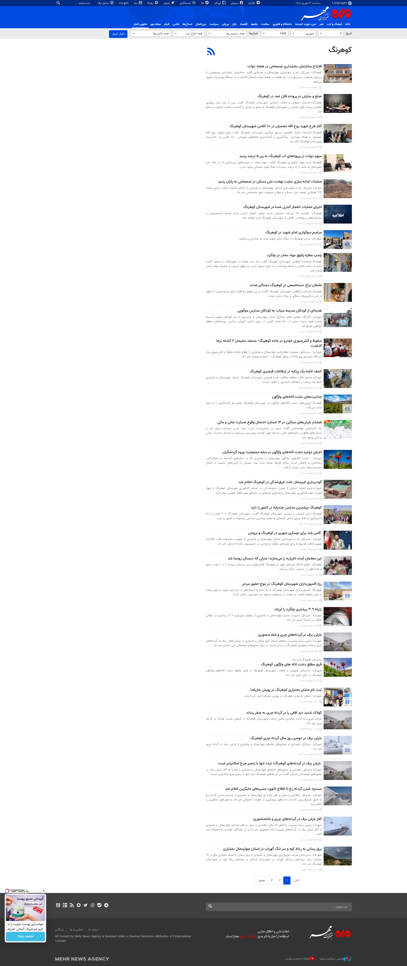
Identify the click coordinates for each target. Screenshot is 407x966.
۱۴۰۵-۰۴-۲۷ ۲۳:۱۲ (308, 224)
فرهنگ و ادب (334, 24)
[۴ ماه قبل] (338, 540)
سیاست (214, 24)
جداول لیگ (104, 3)
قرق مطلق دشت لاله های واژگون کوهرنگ (291, 665)
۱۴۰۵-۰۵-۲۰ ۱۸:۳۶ (308, 148)
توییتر (166, 3)
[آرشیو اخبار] (65, 905)
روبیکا (150, 3)
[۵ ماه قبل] (338, 745)
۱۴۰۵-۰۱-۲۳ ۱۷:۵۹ (308, 652)
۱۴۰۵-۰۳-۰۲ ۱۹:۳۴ (308, 388)
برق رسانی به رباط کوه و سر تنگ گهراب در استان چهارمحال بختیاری (272, 849)
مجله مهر (155, 24)
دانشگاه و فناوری (282, 24)
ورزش (225, 24)
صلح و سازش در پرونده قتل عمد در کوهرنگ (289, 96)
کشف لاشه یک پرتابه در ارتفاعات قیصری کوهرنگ (286, 372)
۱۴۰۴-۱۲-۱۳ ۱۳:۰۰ (309, 840)
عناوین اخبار (140, 24)
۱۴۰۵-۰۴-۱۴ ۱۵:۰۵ (309, 245)
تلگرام (252, 3)
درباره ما (93, 929)
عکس (176, 24)
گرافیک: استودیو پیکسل (297, 959)
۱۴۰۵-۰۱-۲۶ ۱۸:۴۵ (309, 601)
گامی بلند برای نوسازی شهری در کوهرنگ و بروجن (285, 533)
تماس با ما (76, 929)
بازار (234, 24)
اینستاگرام (185, 3)
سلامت (265, 24)
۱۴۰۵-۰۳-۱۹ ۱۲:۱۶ (309, 302)
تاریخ (349, 33)
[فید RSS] (72, 905)
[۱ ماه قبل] (338, 214)
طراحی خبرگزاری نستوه (331, 959)
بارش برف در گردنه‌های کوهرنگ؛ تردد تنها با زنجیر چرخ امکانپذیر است (270, 763)
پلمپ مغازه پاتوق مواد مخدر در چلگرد (294, 255)
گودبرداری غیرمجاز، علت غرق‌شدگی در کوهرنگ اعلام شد (280, 482)
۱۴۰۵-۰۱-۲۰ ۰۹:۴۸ (309, 681)
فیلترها (253, 33)
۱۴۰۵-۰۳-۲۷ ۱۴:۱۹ (308, 277)
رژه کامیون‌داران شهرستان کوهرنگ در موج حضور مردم (282, 584)
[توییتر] (86, 905)
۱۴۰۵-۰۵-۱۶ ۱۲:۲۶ (309, 173)
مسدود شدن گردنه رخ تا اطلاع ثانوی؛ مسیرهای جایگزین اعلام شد (273, 789)
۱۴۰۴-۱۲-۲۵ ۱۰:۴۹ (309, 810)
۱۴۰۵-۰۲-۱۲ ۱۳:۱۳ (309, 524)
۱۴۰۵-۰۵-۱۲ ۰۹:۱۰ (309, 198)
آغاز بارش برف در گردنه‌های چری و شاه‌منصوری (287, 819)
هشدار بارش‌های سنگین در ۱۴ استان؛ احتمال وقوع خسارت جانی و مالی (269, 422)
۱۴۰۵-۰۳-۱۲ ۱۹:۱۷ (309, 332)
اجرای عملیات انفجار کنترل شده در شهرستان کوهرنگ (282, 207)
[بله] (99, 905)
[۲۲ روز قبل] (338, 188)
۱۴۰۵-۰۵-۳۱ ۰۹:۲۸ (308, 88)
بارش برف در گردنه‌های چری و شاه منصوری (290, 635)
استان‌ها (187, 24)
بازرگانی (59, 929)
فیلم (166, 24)
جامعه (254, 24)
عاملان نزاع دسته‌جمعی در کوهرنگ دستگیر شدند (286, 285)
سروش (235, 3)
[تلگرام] (106, 905)
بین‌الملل (200, 24)
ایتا (136, 3)
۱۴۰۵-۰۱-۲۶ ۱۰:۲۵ (309, 626)
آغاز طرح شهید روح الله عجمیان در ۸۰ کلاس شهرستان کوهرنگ (275, 126)
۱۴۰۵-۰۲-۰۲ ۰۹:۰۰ (309, 575)
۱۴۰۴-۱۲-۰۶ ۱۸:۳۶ (309, 870)
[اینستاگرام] (92, 905)
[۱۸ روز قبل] (338, 163)
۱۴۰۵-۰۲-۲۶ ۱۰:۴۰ (309, 474)
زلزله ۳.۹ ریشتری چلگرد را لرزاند (298, 609)
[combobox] (331, 33)
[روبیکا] (79, 905)
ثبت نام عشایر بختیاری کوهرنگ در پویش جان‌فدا (286, 690)
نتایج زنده (124, 3)
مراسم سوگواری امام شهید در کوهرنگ (293, 233)
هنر (321, 24)
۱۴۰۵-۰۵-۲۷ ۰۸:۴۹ (308, 118)
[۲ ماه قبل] (338, 262)
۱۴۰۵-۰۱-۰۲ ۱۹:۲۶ (309, 780)
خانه (347, 24)
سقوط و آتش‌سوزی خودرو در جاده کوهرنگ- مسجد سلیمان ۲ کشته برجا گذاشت (269, 343)
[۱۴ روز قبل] (338, 133)
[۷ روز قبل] (338, 103)
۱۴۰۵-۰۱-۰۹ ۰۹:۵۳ (308, 729)
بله (203, 3)
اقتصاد (244, 24)
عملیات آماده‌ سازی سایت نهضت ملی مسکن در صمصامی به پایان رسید (270, 182)
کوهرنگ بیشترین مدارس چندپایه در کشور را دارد (286, 508)
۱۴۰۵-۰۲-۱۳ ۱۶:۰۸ (309, 499)
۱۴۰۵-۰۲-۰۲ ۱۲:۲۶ (309, 550)
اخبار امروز (118, 34)
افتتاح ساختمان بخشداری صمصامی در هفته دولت (284, 66)
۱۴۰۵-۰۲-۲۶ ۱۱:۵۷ (309, 444)
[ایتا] (58, 905)
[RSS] (211, 52)
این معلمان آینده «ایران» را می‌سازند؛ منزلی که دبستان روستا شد (275, 559)
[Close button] (43, 891)
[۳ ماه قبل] (338, 378)
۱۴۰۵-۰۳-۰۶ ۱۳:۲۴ (308, 363)
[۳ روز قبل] (338, 73)
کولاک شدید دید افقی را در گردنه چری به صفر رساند (284, 713)
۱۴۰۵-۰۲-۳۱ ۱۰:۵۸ (308, 414)
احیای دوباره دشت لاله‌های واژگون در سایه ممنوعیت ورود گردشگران (272, 452)
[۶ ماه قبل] (338, 856)
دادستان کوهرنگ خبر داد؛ (306, 659)
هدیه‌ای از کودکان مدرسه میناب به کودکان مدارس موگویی (279, 311)
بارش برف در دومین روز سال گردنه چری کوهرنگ (286, 738)
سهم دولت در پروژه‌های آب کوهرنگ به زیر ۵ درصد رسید (280, 156)
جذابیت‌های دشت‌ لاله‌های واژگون (297, 397)
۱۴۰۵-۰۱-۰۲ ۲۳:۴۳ (308, 755)
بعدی (262, 880)
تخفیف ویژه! (25, 936)
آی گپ (218, 3)
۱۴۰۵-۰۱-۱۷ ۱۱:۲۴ (309, 702)
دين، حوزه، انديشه (305, 24)
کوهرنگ (340, 50)
